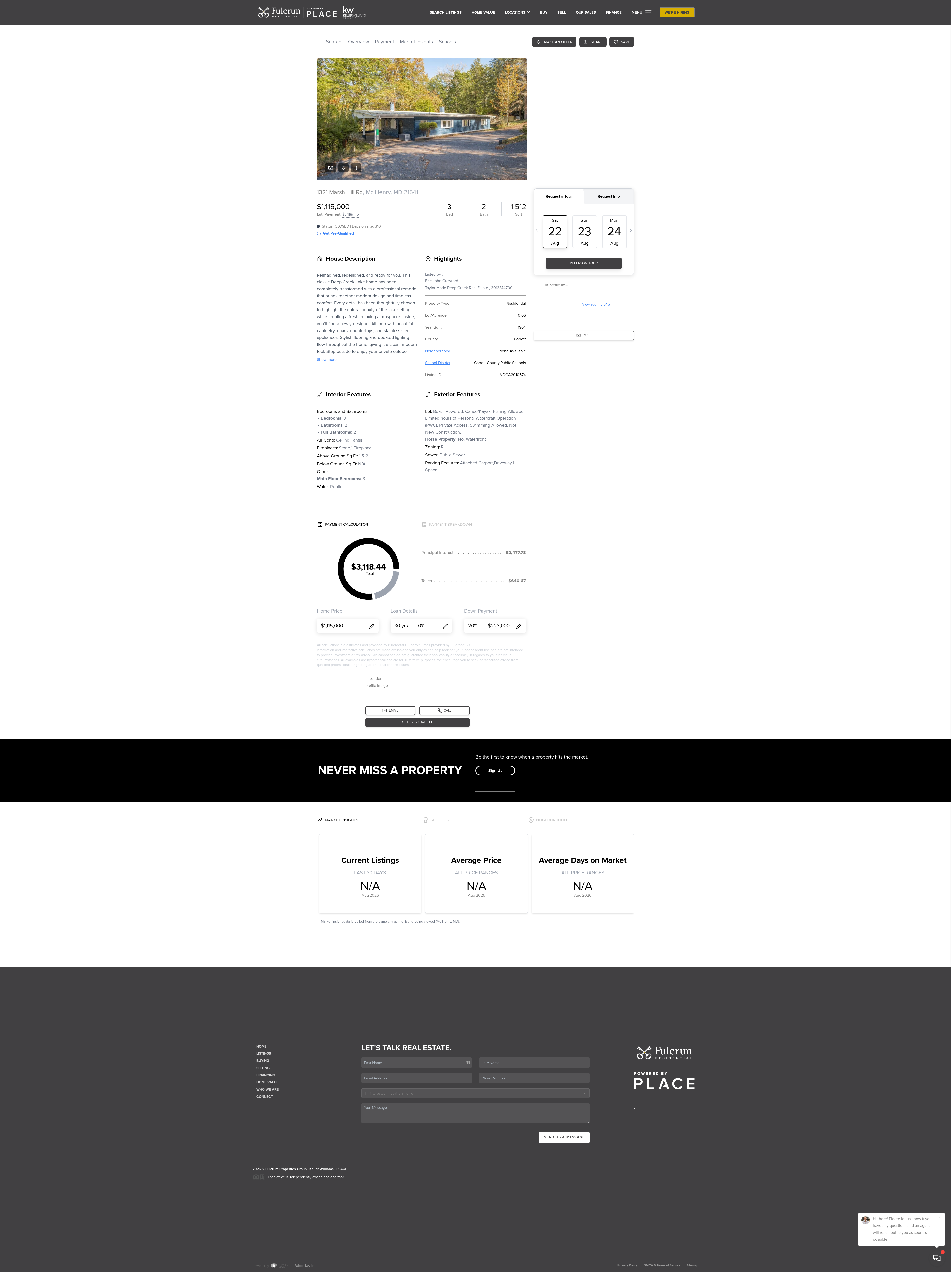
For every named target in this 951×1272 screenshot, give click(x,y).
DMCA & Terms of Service (662, 1265)
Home (261, 1046)
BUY (544, 12)
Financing (265, 1075)
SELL (561, 12)
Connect (264, 1097)
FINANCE (614, 12)
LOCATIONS (515, 12)
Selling (263, 1068)
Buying (262, 1061)
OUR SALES (586, 12)
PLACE (341, 1169)
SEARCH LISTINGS (446, 12)
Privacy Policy (627, 1265)
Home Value (483, 12)
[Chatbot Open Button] (937, 1258)
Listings (263, 1053)
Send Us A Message (564, 1137)
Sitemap (692, 1265)
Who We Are (267, 1089)
